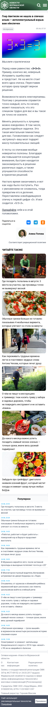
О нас (2, 664)
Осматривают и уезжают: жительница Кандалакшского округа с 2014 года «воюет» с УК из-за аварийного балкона (23, 645)
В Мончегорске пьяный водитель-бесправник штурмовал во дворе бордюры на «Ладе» (22, 574)
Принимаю (41, 701)
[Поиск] (39, 5)
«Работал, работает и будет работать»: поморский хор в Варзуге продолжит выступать (20, 537)
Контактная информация (13, 664)
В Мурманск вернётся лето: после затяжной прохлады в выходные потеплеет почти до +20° (23, 563)
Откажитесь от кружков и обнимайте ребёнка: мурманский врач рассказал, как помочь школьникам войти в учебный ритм (23, 586)
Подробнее (6, 704)
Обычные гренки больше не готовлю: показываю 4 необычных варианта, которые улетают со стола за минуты (22, 523)
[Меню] (45, 5)
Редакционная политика (35, 664)
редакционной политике (34, 242)
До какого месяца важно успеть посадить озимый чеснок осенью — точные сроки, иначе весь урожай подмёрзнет (23, 617)
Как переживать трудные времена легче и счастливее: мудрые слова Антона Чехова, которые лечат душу (22, 551)
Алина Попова (36, 233)
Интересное (8, 29)
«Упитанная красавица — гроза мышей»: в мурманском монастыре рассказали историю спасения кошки (24, 631)
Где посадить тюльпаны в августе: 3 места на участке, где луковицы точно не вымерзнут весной (23, 509)
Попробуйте (9, 210)
